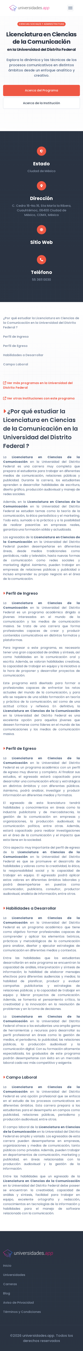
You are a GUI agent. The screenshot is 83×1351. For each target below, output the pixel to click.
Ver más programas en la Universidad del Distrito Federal (38, 385)
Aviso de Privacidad (18, 1302)
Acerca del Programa (41, 90)
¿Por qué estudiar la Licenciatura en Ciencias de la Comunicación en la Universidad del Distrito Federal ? (41, 323)
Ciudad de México (41, 171)
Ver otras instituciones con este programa (40, 398)
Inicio (7, 1265)
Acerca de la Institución (41, 103)
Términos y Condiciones (22, 1312)
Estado (41, 164)
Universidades (14, 1275)
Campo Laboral (15, 364)
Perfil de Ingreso (16, 336)
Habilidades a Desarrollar (23, 355)
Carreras (10, 1284)
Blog (6, 1293)
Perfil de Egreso (15, 346)
